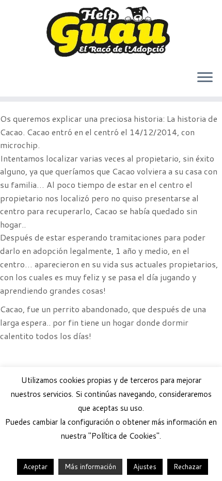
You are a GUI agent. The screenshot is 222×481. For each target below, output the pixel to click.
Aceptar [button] (35, 466)
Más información (90, 466)
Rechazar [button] (187, 466)
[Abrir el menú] (205, 78)
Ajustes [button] (144, 466)
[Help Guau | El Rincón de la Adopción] (111, 31)
